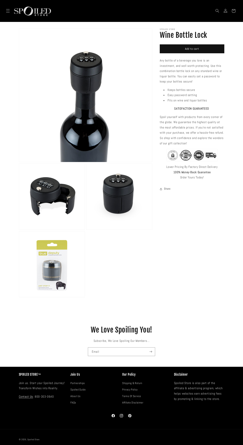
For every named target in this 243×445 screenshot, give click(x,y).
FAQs (73, 402)
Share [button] (167, 189)
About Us (75, 396)
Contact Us (26, 396)
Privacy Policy (130, 389)
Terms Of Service (131, 396)
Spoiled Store (33, 439)
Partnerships (77, 383)
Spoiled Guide (78, 389)
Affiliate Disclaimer (132, 402)
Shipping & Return (132, 383)
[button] (8, 11)
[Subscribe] (151, 351)
